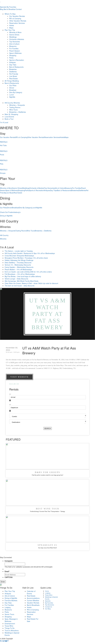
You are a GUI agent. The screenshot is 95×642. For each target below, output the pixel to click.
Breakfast (12, 90)
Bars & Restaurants (16, 67)
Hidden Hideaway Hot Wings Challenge (19, 260)
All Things (12, 81)
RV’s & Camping (15, 18)
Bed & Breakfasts (33, 605)
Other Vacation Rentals (17, 21)
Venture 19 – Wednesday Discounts (18, 265)
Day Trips (12, 64)
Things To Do (9, 628)
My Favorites (11, 7)
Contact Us (48, 607)
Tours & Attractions (12, 630)
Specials (3, 7)
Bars (12, 83)
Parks (11, 58)
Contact (19, 9)
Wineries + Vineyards (17, 105)
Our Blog (48, 609)
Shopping (12, 55)
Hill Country (12, 103)
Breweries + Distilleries (17, 112)
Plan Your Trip (10, 591)
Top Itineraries (14, 41)
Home (47, 591)
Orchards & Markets (16, 39)
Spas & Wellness (15, 53)
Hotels (11, 25)
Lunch (11, 95)
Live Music (13, 76)
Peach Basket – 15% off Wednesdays (18, 269)
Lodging (8, 607)
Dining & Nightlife (11, 598)
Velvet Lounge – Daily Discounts (16, 279)
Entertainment (10, 623)
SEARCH (47, 428)
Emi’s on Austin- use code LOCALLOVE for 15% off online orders (28, 272)
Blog (1, 9)
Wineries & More (15, 32)
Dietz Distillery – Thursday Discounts (18, 262)
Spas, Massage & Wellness (11, 620)
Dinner (11, 88)
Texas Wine (9, 626)
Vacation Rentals (33, 603)
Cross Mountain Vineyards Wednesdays (19, 255)
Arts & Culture (14, 44)
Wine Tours (13, 110)
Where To (10, 14)
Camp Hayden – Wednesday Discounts (19, 267)
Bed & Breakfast (10, 9)
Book (9, 119)
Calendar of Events (31, 592)
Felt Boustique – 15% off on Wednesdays (20, 274)
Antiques (12, 62)
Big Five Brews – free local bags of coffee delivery (23, 276)
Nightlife (12, 97)
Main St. (11, 114)
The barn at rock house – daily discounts (19, 285)
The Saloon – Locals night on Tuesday (19, 251)
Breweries (13, 69)
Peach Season (14, 51)
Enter (3, 581)
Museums (12, 46)
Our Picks (12, 85)
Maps (11, 28)
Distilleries (13, 71)
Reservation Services (17, 23)
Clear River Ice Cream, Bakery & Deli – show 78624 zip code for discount (31, 283)
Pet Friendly (13, 74)
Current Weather (33, 600)
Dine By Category (15, 92)
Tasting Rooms (14, 107)
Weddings (13, 37)
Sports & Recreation (16, 60)
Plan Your (10, 30)
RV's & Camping (21, 137)
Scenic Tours (9, 614)
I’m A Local (4, 122)
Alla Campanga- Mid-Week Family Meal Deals (21, 281)
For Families (13, 48)
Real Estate (13, 78)
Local (9, 116)
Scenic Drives (14, 34)
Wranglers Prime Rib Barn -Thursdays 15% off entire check (26, 258)
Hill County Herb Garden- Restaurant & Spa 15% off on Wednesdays (30, 253)
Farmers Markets (11, 600)
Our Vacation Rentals (17, 16)
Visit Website (19, 377)
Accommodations (33, 598)
